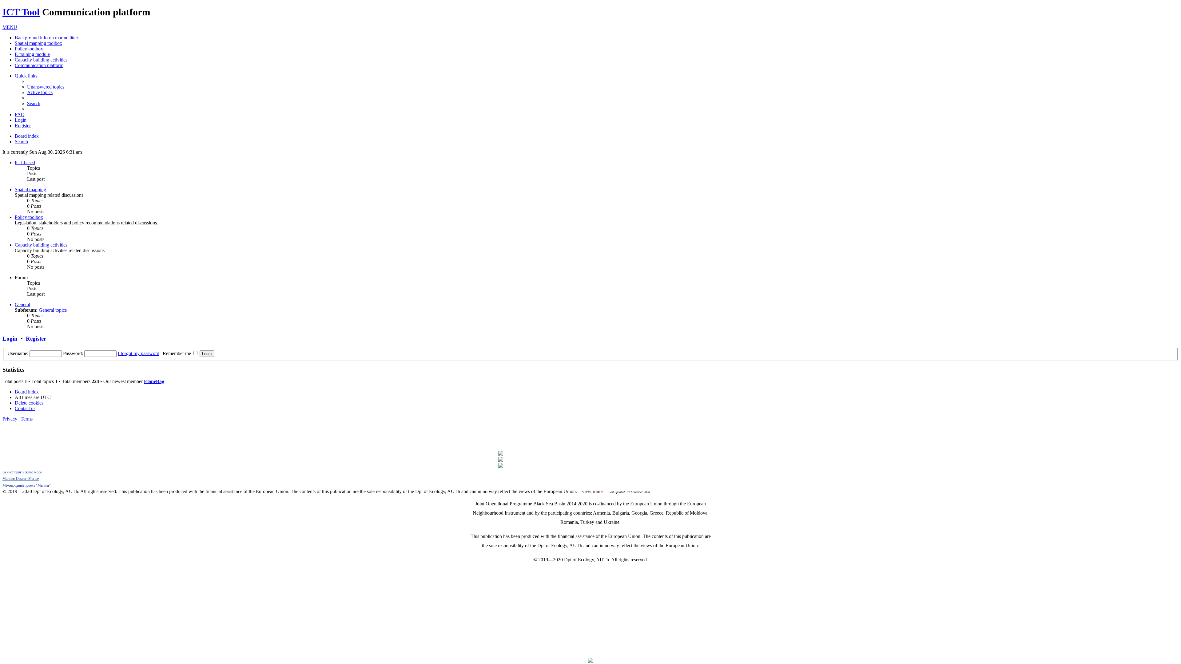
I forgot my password (138, 353)
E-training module (32, 54)
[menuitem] (45, 86)
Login (10, 338)
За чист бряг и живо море (22, 472)
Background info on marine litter (46, 37)
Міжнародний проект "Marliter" (26, 485)
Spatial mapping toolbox (38, 43)
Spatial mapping (30, 189)
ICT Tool (21, 12)
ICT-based (25, 162)
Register (36, 338)
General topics (53, 310)
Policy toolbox (29, 48)
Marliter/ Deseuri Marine (20, 478)
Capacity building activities (41, 59)
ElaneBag (154, 381)
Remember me (177, 353)
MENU (9, 27)
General (22, 304)
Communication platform (39, 65)
